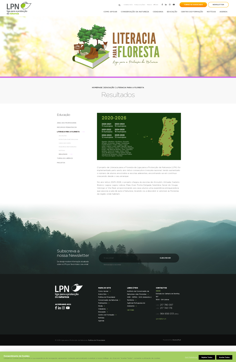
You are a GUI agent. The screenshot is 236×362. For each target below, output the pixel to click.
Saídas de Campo (65, 143)
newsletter (218, 4)
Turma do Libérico (65, 158)
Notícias (211, 12)
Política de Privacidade (106, 297)
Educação (109, 88)
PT (154, 4)
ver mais (130, 310)
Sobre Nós (128, 4)
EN (157, 4)
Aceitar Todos (224, 357)
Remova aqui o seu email (112, 264)
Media (149, 4)
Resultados (63, 154)
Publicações (139, 4)
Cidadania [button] (158, 12)
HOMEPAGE (97, 88)
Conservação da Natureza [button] (135, 12)
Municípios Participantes (68, 147)
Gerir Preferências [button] (191, 357)
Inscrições (63, 135)
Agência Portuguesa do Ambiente (136, 304)
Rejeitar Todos (206, 357)
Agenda (223, 12)
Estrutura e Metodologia (69, 139)
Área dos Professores (67, 123)
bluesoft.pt (177, 340)
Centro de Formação (192, 12)
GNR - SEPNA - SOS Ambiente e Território (139, 298)
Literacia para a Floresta (130, 88)
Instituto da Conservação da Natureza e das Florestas (138, 292)
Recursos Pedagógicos (67, 127)
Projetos (61, 162)
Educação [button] (172, 12)
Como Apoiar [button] (110, 12)
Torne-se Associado (193, 4)
